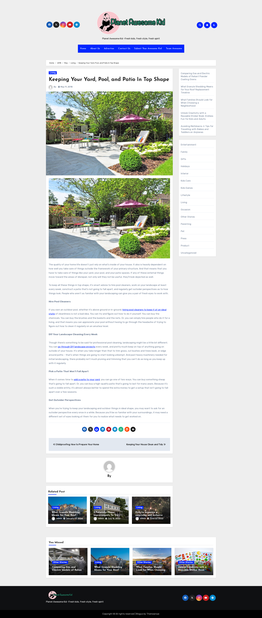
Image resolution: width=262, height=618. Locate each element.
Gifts (183, 159)
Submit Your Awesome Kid (148, 48)
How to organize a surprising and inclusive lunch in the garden (149, 515)
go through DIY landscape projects (76, 346)
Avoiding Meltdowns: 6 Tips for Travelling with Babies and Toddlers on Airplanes (197, 129)
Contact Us (124, 48)
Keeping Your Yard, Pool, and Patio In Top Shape (109, 79)
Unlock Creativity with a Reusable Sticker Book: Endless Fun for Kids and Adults (197, 116)
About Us (95, 48)
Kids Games (187, 188)
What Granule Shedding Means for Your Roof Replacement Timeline (66, 515)
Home (83, 48)
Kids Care (186, 180)
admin (59, 518)
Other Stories (188, 217)
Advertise (109, 48)
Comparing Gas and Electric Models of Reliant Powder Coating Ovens (195, 76)
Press (184, 238)
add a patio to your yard (87, 379)
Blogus (139, 614)
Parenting (186, 224)
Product (185, 245)
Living (53, 73)
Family (184, 152)
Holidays (185, 166)
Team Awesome (174, 48)
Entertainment (188, 144)
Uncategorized (188, 253)
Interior (185, 173)
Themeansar (153, 614)
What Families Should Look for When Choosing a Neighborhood (197, 103)
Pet (182, 231)
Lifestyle (185, 195)
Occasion (185, 209)
